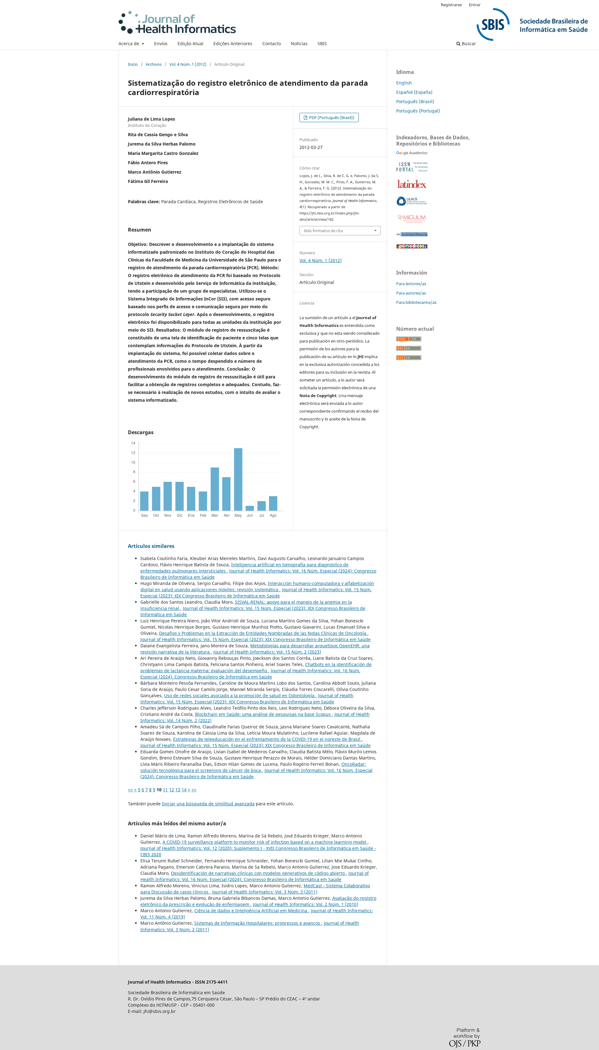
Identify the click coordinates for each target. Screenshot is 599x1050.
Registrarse (451, 4)
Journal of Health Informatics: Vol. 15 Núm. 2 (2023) (267, 652)
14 (184, 790)
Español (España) (414, 92)
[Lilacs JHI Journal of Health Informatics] (411, 204)
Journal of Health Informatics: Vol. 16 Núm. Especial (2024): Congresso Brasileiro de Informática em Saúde (250, 674)
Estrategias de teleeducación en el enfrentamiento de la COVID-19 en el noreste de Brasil (267, 739)
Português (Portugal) (418, 111)
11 (165, 790)
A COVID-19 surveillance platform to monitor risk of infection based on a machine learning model (265, 842)
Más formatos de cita (323, 230)
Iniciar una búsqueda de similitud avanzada (208, 804)
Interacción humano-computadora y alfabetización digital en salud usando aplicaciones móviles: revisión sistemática (257, 586)
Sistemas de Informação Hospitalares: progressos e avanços (257, 923)
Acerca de (129, 43)
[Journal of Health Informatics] (411, 153)
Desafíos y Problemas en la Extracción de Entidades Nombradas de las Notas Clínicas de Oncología (263, 633)
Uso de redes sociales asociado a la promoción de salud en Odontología (240, 695)
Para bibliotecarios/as (416, 302)
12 (171, 790)
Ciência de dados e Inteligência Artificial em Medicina (251, 910)
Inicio (133, 64)
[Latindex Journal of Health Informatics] (411, 188)
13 (177, 790)
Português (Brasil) (415, 101)
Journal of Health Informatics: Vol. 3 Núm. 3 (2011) (264, 892)
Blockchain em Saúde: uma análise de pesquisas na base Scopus (263, 714)
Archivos (154, 64)
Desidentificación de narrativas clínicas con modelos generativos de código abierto (258, 873)
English (404, 83)
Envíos (161, 43)
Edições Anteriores (232, 43)
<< (130, 790)
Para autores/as (411, 293)
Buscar (468, 43)
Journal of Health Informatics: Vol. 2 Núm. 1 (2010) (305, 904)
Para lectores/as (411, 283)
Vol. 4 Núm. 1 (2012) (188, 64)
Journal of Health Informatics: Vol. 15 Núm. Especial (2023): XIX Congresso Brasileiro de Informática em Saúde (256, 593)
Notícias (299, 43)
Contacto (271, 43)
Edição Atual (190, 43)
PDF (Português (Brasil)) (331, 117)
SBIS (322, 43)
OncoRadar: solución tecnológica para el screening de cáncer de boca (253, 767)
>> (194, 790)
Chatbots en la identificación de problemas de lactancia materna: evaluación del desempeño (256, 667)
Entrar (474, 4)
